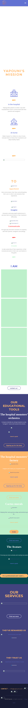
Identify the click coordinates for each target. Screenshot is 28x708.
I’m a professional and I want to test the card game (15, 576)
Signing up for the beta (14, 445)
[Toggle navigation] (25, 3)
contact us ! (14, 388)
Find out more (14, 497)
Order (14, 532)
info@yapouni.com (16, 689)
